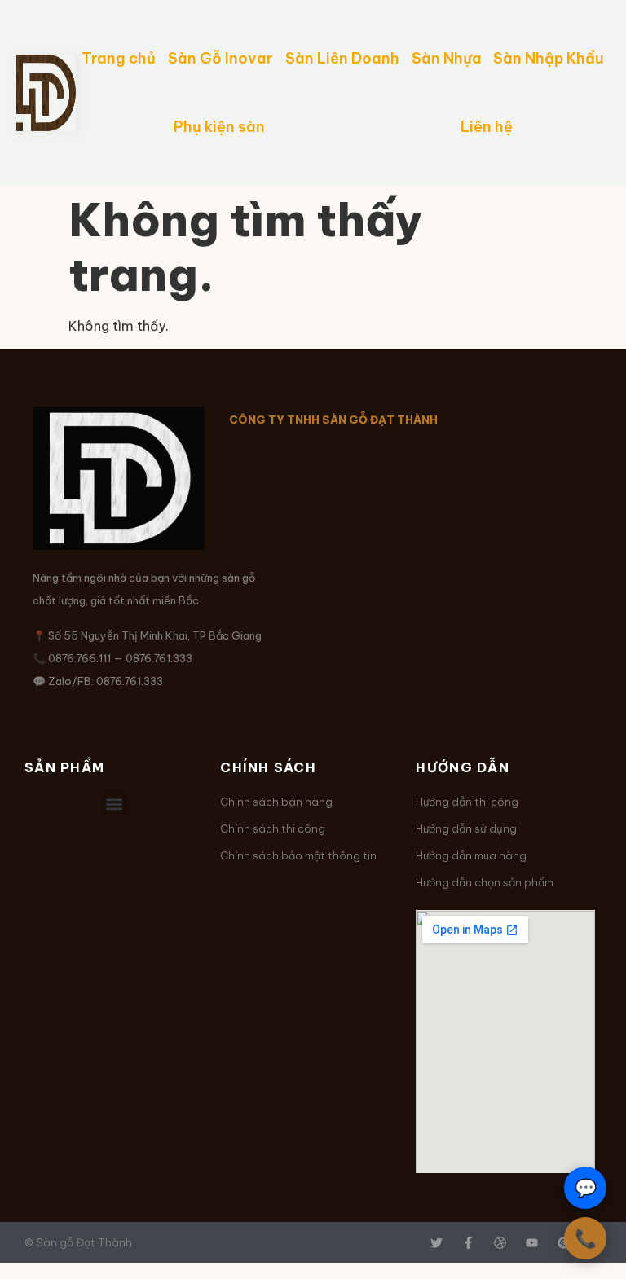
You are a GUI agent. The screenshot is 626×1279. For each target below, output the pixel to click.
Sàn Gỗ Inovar (220, 58)
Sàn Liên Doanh (342, 58)
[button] (114, 803)
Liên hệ (487, 126)
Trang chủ (119, 58)
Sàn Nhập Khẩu (548, 58)
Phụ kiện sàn (219, 126)
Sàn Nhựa (447, 58)
